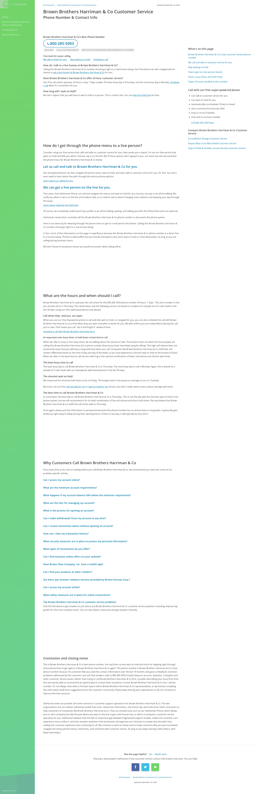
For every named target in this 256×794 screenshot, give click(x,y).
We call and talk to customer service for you (210, 62)
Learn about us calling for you (58, 180)
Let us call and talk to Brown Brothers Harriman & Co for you (90, 166)
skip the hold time (142, 95)
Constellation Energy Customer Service (207, 138)
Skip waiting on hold (80, 59)
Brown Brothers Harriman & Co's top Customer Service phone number (219, 56)
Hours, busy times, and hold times (205, 76)
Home (5, 17)
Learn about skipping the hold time (60, 205)
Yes (150, 754)
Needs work (161, 754)
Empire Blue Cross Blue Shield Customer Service (212, 143)
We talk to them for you (55, 59)
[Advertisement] (111, 119)
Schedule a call (100, 59)
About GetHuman (11, 34)
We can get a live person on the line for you (76, 187)
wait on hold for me (98, 386)
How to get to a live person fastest (205, 72)
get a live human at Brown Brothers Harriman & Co (79, 72)
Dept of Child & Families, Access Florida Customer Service (217, 148)
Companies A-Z (9, 29)
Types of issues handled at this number (208, 81)
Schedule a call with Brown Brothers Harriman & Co (69, 331)
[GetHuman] (13, 4)
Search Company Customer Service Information (16, 23)
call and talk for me (75, 386)
